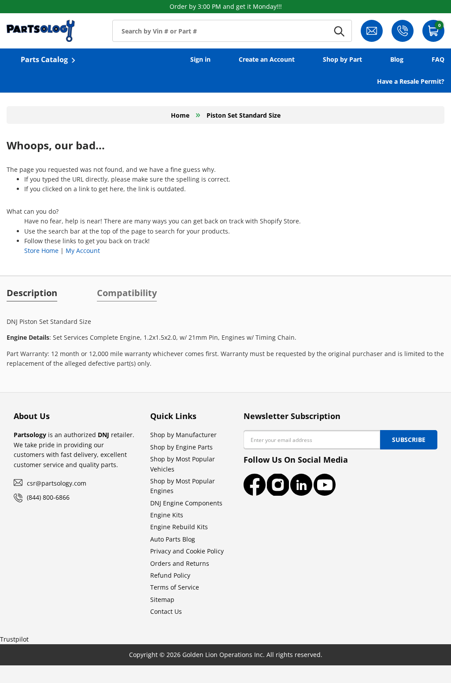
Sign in (200, 59)
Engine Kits (166, 515)
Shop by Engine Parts (181, 447)
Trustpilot (14, 639)
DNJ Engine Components (186, 503)
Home (180, 115)
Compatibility (127, 293)
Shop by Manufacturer (183, 435)
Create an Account (267, 59)
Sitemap (162, 599)
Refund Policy (170, 575)
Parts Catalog (44, 59)
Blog (396, 59)
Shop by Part (342, 59)
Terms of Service (174, 587)
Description (32, 293)
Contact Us (166, 611)
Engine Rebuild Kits (179, 527)
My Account (83, 250)
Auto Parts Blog (172, 539)
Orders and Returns (179, 563)
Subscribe (408, 439)
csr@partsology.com (56, 483)
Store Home (41, 250)
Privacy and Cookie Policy (187, 551)
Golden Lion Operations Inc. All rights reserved (251, 654)
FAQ (438, 59)
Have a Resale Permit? (410, 81)
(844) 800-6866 (48, 497)
